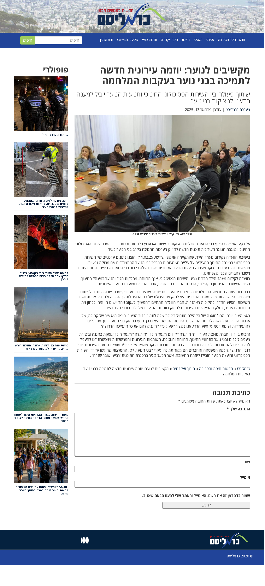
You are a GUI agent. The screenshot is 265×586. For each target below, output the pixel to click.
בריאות (186, 39)
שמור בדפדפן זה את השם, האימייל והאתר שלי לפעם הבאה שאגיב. (196, 495)
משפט (198, 39)
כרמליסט (243, 368)
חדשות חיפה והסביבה (231, 39)
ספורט (210, 39)
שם (247, 461)
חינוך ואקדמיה (169, 39)
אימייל (245, 477)
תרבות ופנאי (149, 39)
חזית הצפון (106, 39)
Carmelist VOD (127, 39)
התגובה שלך (238, 408)
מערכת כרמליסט (237, 109)
